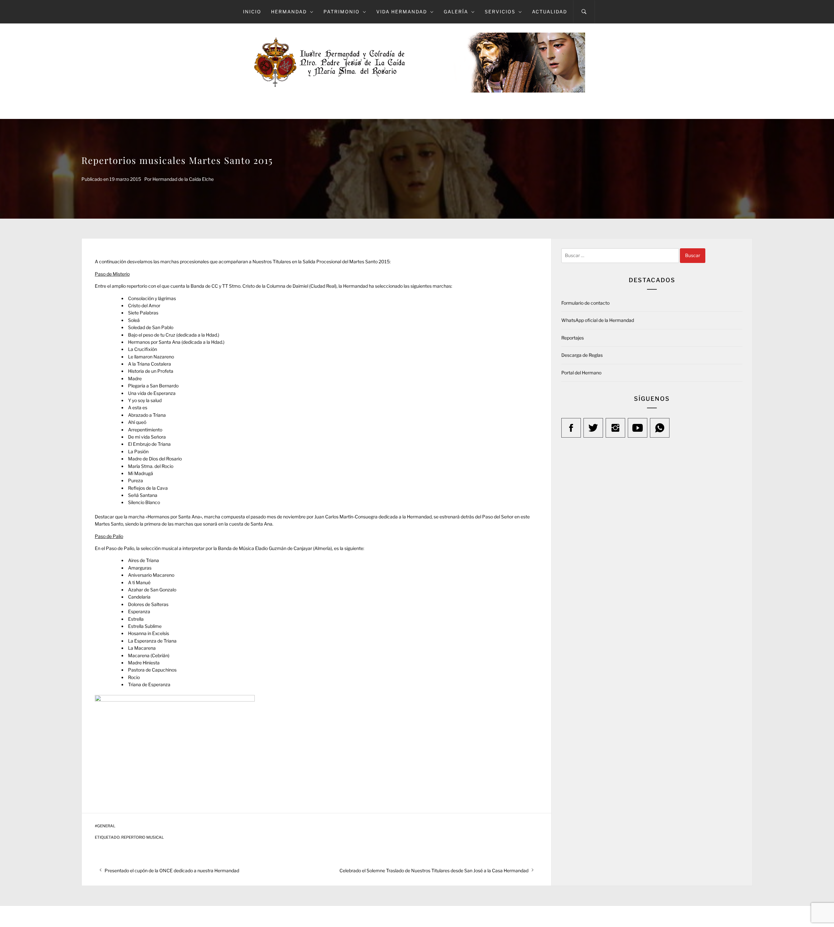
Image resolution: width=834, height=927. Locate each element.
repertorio (137, 286)
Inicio (252, 11)
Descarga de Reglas (582, 355)
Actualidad (549, 11)
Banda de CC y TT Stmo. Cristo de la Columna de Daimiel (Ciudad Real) (264, 286)
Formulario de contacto (585, 303)
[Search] (584, 11)
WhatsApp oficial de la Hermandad (597, 320)
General (106, 826)
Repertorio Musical (142, 837)
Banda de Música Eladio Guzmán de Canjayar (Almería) (275, 548)
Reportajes (572, 337)
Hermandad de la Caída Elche (183, 179)
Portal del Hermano (581, 372)
